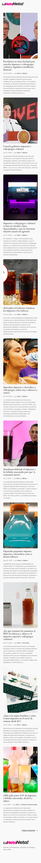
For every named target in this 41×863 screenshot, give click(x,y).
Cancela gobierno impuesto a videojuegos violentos (17, 147)
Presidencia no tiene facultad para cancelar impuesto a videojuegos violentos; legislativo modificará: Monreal (19, 65)
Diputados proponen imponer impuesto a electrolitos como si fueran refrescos (17, 554)
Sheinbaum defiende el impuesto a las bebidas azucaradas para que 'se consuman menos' (19, 472)
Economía (26, 643)
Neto (18, 73)
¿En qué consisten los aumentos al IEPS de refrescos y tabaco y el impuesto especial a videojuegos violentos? (19, 635)
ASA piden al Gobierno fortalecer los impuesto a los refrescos (19, 309)
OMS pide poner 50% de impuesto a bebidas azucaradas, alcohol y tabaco (19, 798)
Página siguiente (30, 830)
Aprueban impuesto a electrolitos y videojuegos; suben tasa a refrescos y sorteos (20, 390)
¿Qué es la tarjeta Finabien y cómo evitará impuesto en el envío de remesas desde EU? (19, 718)
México (25, 73)
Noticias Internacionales (29, 804)
